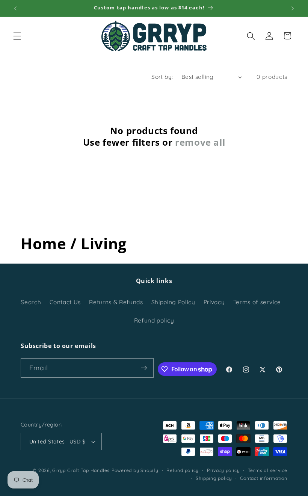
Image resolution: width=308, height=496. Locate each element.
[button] (17, 36)
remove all (200, 142)
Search (31, 302)
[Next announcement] (292, 8)
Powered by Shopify (135, 470)
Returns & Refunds (116, 302)
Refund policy (154, 320)
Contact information (263, 478)
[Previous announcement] (15, 8)
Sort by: (162, 76)
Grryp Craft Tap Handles (81, 470)
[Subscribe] (144, 368)
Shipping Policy (173, 302)
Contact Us (65, 302)
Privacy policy (223, 470)
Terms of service (257, 302)
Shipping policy (214, 478)
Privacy (214, 302)
